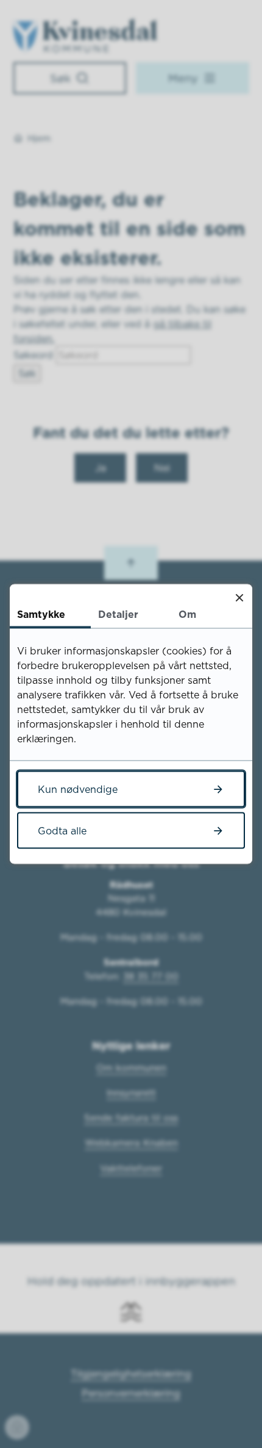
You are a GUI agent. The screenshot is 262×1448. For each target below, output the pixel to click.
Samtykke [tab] (41, 614)
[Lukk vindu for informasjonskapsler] (239, 597)
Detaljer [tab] (118, 614)
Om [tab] (187, 614)
